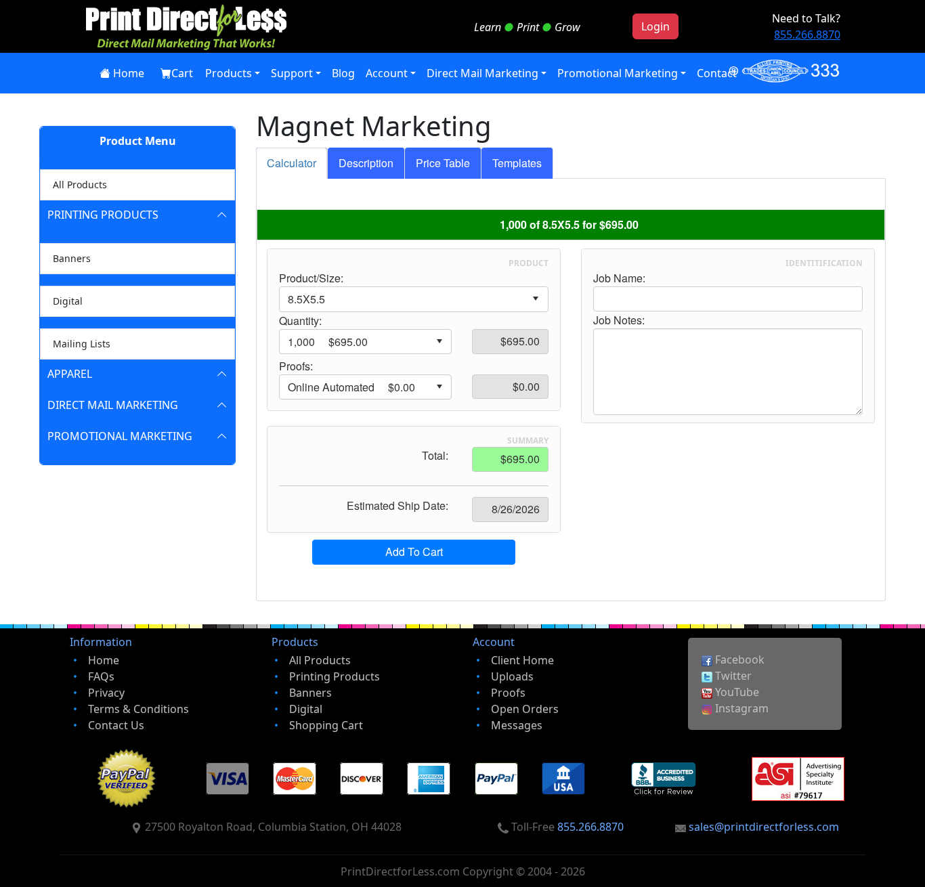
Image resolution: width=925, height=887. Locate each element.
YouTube (735, 692)
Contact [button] (717, 73)
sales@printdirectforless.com (764, 826)
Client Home (522, 660)
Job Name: (619, 278)
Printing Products (102, 214)
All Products (80, 184)
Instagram (740, 708)
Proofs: (296, 366)
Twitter (732, 675)
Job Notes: (619, 320)
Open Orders (525, 708)
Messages (516, 725)
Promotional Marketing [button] (617, 73)
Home (128, 73)
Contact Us (116, 725)
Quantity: (300, 320)
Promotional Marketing (119, 436)
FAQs (101, 676)
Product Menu (138, 140)
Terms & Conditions (138, 708)
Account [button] (387, 73)
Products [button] (228, 73)
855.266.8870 (807, 34)
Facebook (738, 659)
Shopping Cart (326, 725)
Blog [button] (343, 73)
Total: (435, 455)
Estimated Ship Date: (397, 505)
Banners (72, 258)
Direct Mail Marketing (112, 404)
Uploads (512, 676)
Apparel (69, 373)
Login (655, 26)
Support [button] (292, 73)
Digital (68, 301)
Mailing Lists (81, 343)
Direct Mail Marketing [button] (482, 73)
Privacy (106, 692)
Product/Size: (311, 278)
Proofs (508, 692)
